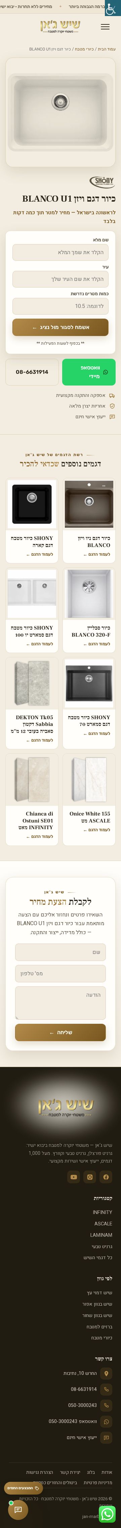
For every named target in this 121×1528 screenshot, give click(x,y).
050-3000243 (82, 1405)
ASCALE (103, 1223)
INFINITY (102, 1212)
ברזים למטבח (99, 1326)
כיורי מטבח (84, 49)
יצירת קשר (70, 1472)
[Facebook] (105, 1177)
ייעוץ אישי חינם (82, 1437)
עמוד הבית (107, 49)
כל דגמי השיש (98, 1257)
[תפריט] (105, 26)
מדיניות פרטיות (98, 1483)
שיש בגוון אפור (97, 1304)
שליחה (60, 1032)
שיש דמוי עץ (99, 1292)
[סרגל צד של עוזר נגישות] (113, 8)
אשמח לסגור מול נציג (60, 327)
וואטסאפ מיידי (90, 371)
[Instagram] (89, 1177)
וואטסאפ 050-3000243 (73, 1421)
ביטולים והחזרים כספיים (55, 1483)
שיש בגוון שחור (97, 1315)
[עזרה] (18, 1510)
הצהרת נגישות (39, 1472)
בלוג (91, 1472)
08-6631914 (32, 372)
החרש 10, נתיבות (80, 1373)
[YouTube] (73, 1177)
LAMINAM (101, 1235)
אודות (107, 1472)
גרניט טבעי (102, 1246)
